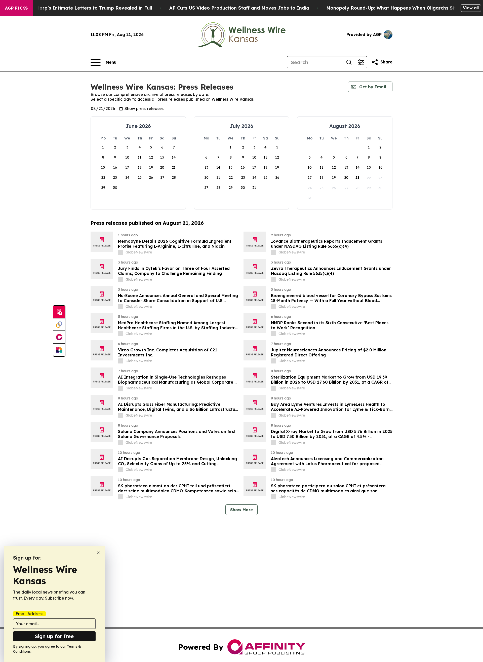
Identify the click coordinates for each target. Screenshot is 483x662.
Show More (241, 509)
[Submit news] (59, 312)
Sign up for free (54, 636)
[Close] (98, 552)
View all (471, 7)
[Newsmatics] (59, 350)
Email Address (29, 613)
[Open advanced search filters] (361, 62)
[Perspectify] (59, 324)
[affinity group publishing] (59, 337)
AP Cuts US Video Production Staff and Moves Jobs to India (239, 8)
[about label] (120, 252)
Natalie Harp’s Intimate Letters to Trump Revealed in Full (84, 8)
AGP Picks (16, 8)
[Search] (349, 62)
